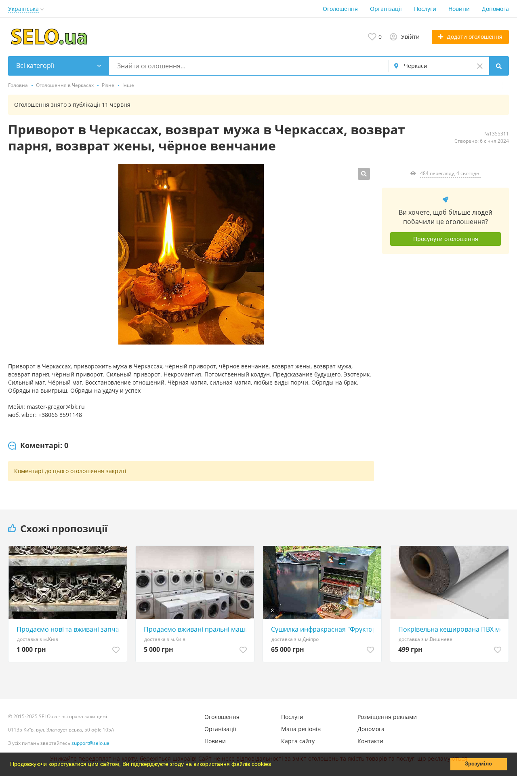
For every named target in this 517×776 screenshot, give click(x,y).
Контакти (370, 741)
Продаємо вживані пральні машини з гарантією (197, 629)
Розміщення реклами (387, 717)
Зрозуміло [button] (478, 764)
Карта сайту (298, 741)
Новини (459, 9)
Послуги (425, 9)
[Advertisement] (445, 335)
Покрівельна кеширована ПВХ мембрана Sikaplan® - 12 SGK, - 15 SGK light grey (451, 629)
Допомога (495, 9)
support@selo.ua (90, 743)
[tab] (38, 445)
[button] (274, 765)
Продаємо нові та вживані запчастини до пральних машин (70, 629)
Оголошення (340, 9)
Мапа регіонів (301, 729)
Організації (386, 9)
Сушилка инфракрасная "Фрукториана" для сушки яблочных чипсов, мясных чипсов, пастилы (324, 629)
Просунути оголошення (445, 239)
